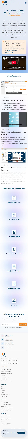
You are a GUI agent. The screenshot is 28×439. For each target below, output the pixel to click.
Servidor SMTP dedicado (6, 377)
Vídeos (2, 392)
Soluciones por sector (6, 369)
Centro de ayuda (4, 402)
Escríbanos (3, 406)
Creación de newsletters (6, 373)
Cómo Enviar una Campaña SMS (12, 100)
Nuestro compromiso (6, 418)
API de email (4, 379)
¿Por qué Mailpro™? (5, 416)
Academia (3, 388)
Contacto (3, 421)
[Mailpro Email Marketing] (3, 355)
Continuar (21, 432)
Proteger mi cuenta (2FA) (6, 410)
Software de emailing (6, 371)
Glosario (3, 390)
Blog (2, 387)
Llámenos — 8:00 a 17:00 (7, 408)
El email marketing (5, 394)
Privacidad (14, 432)
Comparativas (4, 396)
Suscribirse (23, 324)
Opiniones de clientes (6, 423)
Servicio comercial (5, 419)
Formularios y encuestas (6, 381)
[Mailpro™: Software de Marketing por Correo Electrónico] (4, 3)
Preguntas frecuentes (6, 404)
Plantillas (3, 375)
